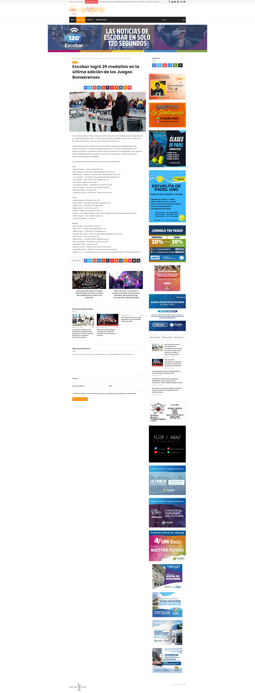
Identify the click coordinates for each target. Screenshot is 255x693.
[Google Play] (175, 1)
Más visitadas (155, 337)
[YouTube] (172, 1)
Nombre (75, 378)
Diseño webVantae (77, 687)
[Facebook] (169, 1)
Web (110, 386)
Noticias (81, 20)
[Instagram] (181, 1)
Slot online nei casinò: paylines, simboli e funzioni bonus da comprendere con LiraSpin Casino (167, 390)
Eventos (90, 20)
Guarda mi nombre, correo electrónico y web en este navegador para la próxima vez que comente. (105, 393)
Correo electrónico (78, 386)
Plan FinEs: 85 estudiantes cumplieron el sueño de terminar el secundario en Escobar (106, 332)
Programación (101, 20)
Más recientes (167, 337)
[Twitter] (184, 1)
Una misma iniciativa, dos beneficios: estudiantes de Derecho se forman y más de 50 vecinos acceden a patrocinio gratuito (137, 1)
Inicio (73, 20)
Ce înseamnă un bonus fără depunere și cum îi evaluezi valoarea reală (131, 319)
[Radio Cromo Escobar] (87, 10)
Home (76, 58)
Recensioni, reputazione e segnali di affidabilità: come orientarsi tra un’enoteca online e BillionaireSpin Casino (167, 381)
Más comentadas (180, 337)
